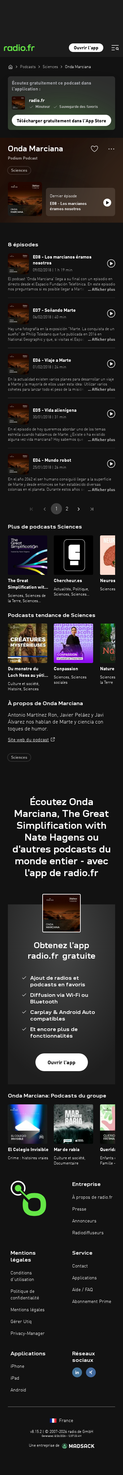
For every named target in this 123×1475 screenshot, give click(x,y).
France (65, 1420)
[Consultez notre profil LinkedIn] (77, 1372)
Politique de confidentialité (24, 1294)
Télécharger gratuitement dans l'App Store (61, 121)
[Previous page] (44, 509)
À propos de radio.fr (92, 1197)
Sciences (19, 171)
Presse (79, 1209)
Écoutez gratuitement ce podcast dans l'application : (51, 86)
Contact (80, 1266)
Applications (84, 1278)
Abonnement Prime (91, 1301)
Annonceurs (84, 1221)
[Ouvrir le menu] (115, 48)
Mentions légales (27, 1310)
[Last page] (92, 509)
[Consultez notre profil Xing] (90, 1372)
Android (18, 1390)
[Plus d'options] (111, 149)
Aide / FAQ (82, 1290)
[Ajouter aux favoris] (94, 148)
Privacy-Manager (27, 1333)
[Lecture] (107, 203)
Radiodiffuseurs (88, 1233)
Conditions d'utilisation (22, 1276)
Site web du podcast (28, 740)
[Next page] (78, 509)
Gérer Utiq (21, 1321)
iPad (14, 1378)
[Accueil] (10, 66)
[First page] (31, 509)
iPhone (17, 1366)
